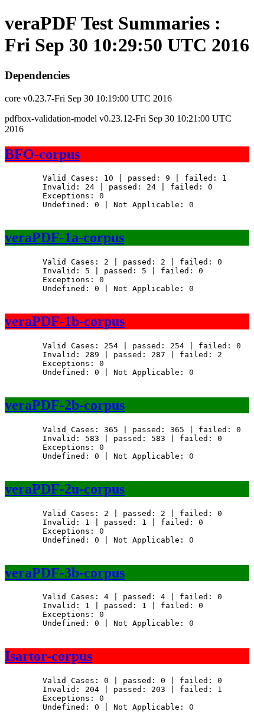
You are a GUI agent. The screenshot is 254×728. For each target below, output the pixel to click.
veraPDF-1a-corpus (64, 237)
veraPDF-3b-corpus (65, 572)
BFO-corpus (42, 154)
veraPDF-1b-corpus (65, 321)
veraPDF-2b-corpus (65, 405)
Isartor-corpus (48, 656)
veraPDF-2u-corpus (65, 489)
